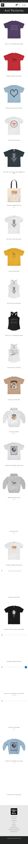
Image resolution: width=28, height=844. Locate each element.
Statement (14, 826)
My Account (14, 820)
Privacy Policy (14, 831)
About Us (14, 824)
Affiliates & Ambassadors (14, 829)
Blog (14, 822)
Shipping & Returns (14, 827)
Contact (14, 818)
